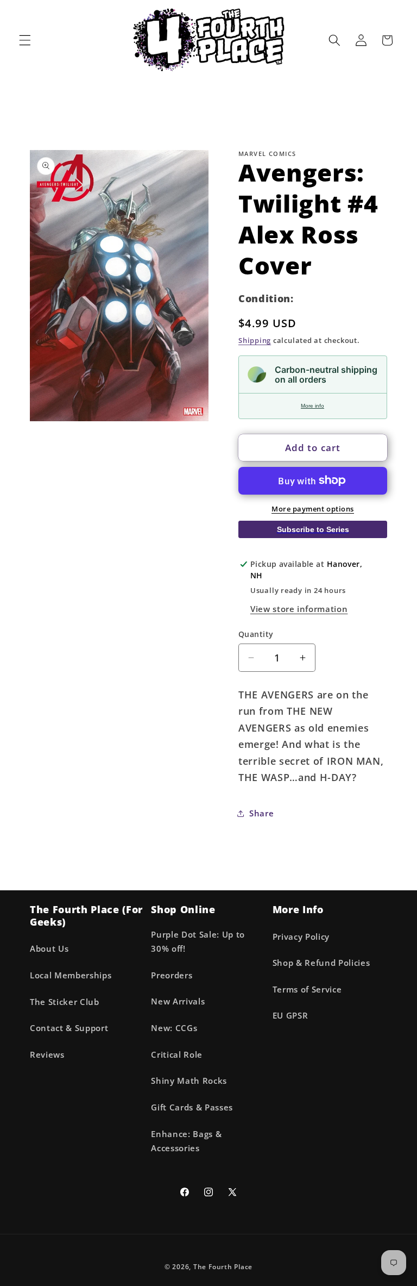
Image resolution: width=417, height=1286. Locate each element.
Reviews (47, 1054)
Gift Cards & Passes (192, 1107)
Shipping (254, 340)
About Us (49, 948)
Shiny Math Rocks (189, 1081)
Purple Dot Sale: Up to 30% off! (198, 942)
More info (312, 406)
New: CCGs (174, 1028)
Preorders (171, 975)
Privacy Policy (301, 936)
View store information (299, 609)
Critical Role (177, 1054)
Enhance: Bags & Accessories (186, 1141)
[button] (25, 40)
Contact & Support (69, 1028)
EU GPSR (290, 1015)
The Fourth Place (222, 1266)
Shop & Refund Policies (321, 963)
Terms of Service (307, 989)
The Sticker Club (64, 1002)
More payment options (312, 509)
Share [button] (261, 813)
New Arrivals (178, 1001)
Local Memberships (70, 975)
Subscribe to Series (313, 529)
